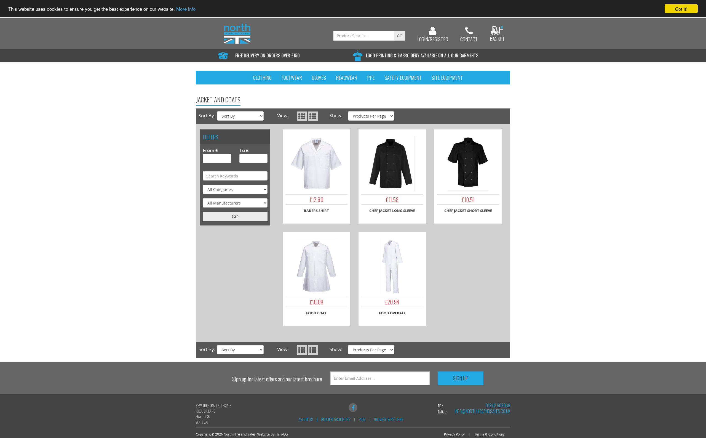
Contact (469, 39)
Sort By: (207, 115)
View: (283, 115)
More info (186, 9)
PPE (371, 77)
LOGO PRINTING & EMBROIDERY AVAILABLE (422, 55)
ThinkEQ (281, 434)
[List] (313, 116)
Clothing (262, 77)
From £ (210, 150)
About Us (306, 419)
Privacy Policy (454, 434)
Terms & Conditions (489, 434)
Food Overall (392, 312)
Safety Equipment (403, 77)
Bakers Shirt (316, 210)
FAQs (362, 419)
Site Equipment (447, 77)
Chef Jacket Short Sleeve (468, 210)
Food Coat (316, 312)
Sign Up (460, 378)
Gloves (319, 77)
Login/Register (432, 39)
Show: (336, 115)
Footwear (292, 77)
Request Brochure (335, 419)
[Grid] (302, 116)
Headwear (346, 77)
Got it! (681, 8)
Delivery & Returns (388, 419)
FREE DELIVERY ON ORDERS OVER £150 (267, 55)
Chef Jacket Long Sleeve (392, 210)
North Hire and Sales (240, 434)
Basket (497, 38)
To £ (244, 150)
